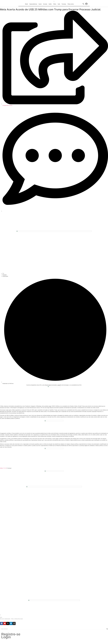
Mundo (26, 4)
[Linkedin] (10, 623)
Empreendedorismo (33, 4)
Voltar (1, 468)
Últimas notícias (71, 4)
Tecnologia (64, 4)
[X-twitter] (7, 623)
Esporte (40, 4)
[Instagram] (14, 623)
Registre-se (10, 634)
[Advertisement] (54, 221)
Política (54, 4)
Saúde (59, 4)
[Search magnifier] (107, 629)
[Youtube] (4, 623)
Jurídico (50, 4)
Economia (45, 4)
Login (6, 637)
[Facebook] (1, 623)
